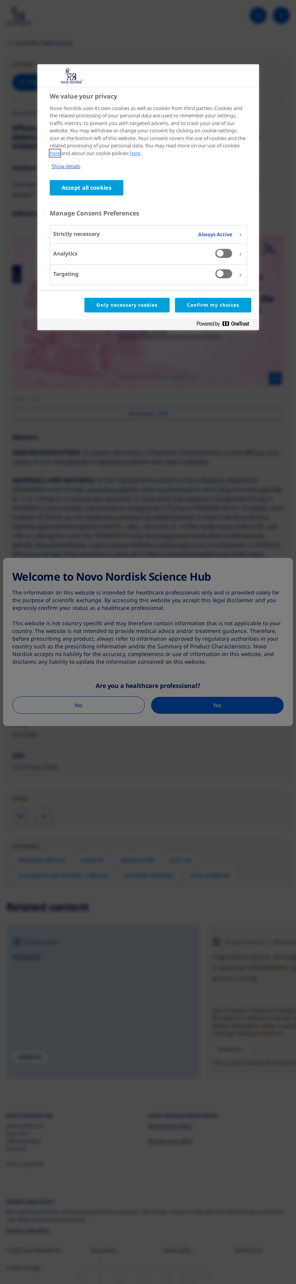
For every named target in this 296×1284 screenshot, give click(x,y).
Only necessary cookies (127, 305)
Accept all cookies (87, 187)
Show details (66, 166)
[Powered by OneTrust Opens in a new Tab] (226, 325)
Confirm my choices (213, 305)
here (55, 153)
